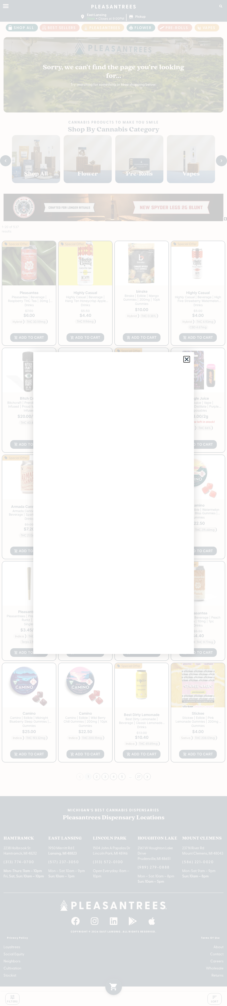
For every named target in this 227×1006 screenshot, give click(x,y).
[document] (113, 503)
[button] (187, 359)
